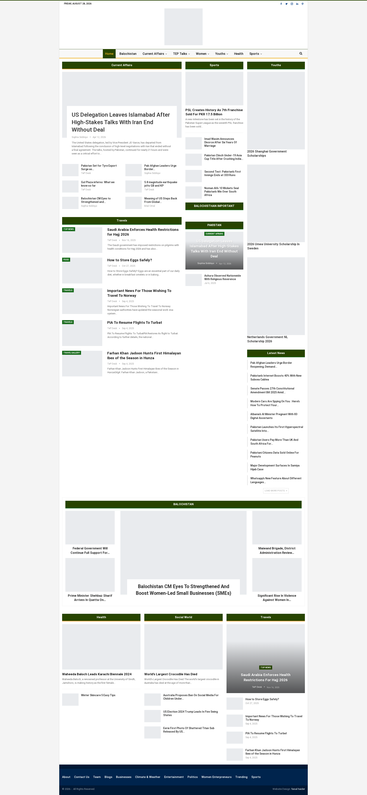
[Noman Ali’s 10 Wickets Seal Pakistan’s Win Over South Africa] (193, 192)
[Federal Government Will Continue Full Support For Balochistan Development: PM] (90, 528)
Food (66, 260)
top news (68, 229)
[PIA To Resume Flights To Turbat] (82, 333)
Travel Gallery (71, 353)
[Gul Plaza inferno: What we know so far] (70, 186)
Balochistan (127, 54)
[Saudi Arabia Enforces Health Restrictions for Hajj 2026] (82, 240)
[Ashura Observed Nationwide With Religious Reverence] (193, 280)
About (66, 777)
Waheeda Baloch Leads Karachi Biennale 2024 (97, 674)
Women (201, 54)
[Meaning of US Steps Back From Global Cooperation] (133, 203)
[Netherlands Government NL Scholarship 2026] (276, 296)
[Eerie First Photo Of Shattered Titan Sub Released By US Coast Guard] (152, 732)
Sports (254, 54)
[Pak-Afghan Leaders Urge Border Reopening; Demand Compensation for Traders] (133, 170)
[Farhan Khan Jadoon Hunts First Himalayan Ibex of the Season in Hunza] (82, 363)
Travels (67, 290)
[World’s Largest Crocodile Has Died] (183, 647)
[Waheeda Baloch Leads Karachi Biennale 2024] (101, 647)
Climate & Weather (147, 777)
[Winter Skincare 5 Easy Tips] (70, 699)
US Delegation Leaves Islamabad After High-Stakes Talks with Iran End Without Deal (121, 122)
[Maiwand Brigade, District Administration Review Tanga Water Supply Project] (277, 528)
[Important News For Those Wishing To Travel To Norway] (82, 301)
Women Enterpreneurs (216, 777)
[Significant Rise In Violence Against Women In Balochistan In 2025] (277, 575)
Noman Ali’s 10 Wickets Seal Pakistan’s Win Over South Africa (221, 192)
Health (238, 54)
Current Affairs (153, 54)
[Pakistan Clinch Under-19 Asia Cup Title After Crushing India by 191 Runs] (193, 160)
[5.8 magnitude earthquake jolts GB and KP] (133, 186)
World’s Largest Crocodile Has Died (170, 674)
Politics (193, 777)
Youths (220, 54)
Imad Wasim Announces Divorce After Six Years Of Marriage (220, 142)
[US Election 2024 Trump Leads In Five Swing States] (152, 716)
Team (97, 777)
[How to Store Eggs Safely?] (82, 270)
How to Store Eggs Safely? (129, 260)
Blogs (108, 777)
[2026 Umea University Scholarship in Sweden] (276, 203)
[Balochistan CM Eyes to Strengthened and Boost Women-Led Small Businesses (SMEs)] (70, 203)
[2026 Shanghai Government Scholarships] (276, 110)
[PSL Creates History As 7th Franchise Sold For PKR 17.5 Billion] (214, 88)
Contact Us (81, 777)
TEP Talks (180, 54)
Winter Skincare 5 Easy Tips (98, 695)
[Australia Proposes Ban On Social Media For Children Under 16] (152, 699)
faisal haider (298, 789)
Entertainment (174, 777)
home (109, 54)
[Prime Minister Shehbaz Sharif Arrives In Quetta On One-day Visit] (90, 575)
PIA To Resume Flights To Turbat (134, 322)
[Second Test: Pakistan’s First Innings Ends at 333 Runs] (193, 176)
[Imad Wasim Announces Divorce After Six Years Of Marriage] (193, 143)
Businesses (123, 777)
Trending (241, 777)
